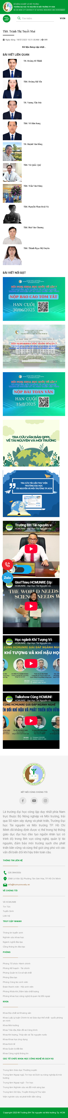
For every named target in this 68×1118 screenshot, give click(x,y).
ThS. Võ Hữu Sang (32, 123)
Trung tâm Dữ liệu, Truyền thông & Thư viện (24, 1092)
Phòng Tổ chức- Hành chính (16, 963)
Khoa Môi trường (11, 1025)
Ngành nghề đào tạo (13, 942)
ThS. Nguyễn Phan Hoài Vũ (36, 206)
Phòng (6, 952)
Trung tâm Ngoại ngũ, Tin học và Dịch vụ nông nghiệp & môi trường (32, 1076)
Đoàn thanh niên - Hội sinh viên (18, 987)
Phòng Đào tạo (10, 977)
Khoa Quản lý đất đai (13, 1049)
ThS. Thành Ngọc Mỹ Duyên (36, 248)
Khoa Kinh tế (9, 1044)
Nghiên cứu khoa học (13, 937)
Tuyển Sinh (8, 911)
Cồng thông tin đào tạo (14, 947)
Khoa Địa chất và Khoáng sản (17, 1013)
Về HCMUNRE (9, 902)
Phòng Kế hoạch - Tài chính (16, 968)
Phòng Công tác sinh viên (15, 982)
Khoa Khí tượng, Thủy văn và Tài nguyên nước (25, 1035)
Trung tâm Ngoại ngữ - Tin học (18, 1082)
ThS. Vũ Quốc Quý (32, 165)
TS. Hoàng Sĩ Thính (33, 61)
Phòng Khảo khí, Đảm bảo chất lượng (21, 991)
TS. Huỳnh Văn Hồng (33, 144)
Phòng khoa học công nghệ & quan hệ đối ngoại (26, 996)
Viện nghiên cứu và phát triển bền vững (22, 1097)
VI (61, 18)
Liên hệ (6, 916)
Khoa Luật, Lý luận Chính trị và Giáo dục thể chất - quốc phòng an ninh (33, 1019)
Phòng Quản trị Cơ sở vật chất (17, 973)
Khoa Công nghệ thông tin (16, 1053)
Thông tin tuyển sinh (13, 933)
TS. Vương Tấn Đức (33, 102)
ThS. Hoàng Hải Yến (33, 81)
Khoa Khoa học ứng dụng (15, 1039)
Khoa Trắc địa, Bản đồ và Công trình (20, 1030)
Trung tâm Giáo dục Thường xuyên (20, 1070)
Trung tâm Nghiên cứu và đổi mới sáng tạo (24, 1087)
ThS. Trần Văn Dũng (33, 186)
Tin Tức (6, 907)
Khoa (5, 1001)
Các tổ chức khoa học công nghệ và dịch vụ (28, 1059)
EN (63, 18)
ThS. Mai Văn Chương (34, 227)
